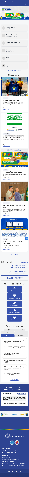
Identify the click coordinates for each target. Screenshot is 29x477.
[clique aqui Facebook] (12, 471)
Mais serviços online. (14, 70)
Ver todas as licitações (19, 388)
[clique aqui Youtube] (16, 471)
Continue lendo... (6, 109)
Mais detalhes (14, 379)
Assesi (9, 475)
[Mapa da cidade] (14, 423)
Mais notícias (14, 254)
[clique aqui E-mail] (9, 471)
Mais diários (24, 262)
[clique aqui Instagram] (20, 471)
